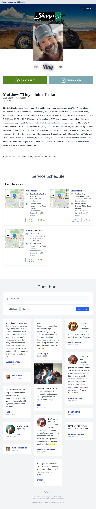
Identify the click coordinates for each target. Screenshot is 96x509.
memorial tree (18, 156)
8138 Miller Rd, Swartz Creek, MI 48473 (36, 213)
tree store (52, 156)
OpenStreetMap (50, 502)
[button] (14, 196)
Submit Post (82, 309)
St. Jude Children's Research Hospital (45, 122)
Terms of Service (54, 499)
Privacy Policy (41, 499)
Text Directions (30, 220)
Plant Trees (41, 220)
